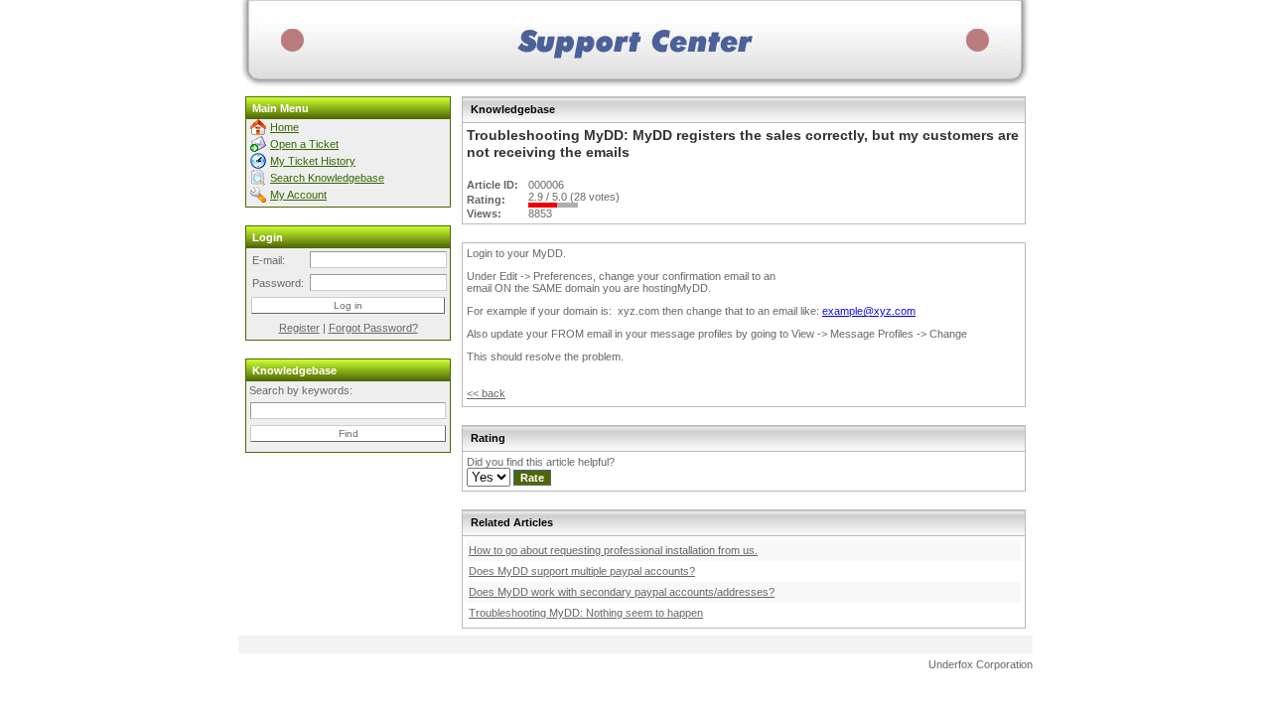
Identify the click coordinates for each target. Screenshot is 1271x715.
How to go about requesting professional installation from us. (613, 550)
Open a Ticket (304, 144)
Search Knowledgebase (327, 178)
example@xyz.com (869, 311)
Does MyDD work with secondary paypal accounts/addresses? (622, 592)
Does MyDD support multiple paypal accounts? (582, 571)
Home (284, 127)
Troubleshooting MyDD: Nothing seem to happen (586, 613)
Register (299, 328)
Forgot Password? (373, 328)
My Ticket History (312, 161)
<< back (486, 393)
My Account (298, 195)
